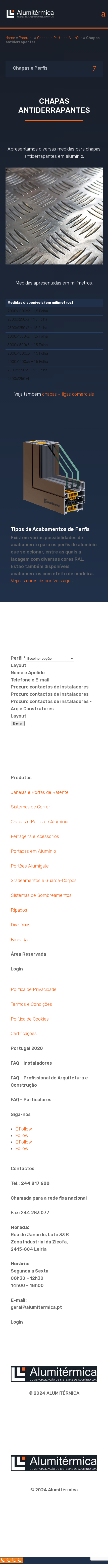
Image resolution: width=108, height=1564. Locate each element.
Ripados (19, 910)
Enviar (18, 723)
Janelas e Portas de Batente (40, 792)
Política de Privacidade (34, 989)
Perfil (18, 658)
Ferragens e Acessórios (35, 836)
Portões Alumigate (30, 866)
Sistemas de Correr (30, 807)
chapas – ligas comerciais (68, 394)
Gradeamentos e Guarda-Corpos (44, 880)
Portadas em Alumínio (33, 851)
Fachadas (20, 939)
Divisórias (20, 925)
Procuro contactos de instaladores (50, 687)
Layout (18, 665)
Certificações (24, 1033)
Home (10, 38)
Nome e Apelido (28, 672)
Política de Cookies (30, 1019)
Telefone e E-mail (30, 680)
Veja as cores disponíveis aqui (41, 581)
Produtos (26, 38)
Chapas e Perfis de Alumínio (59, 38)
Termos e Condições (31, 1004)
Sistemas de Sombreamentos (41, 895)
